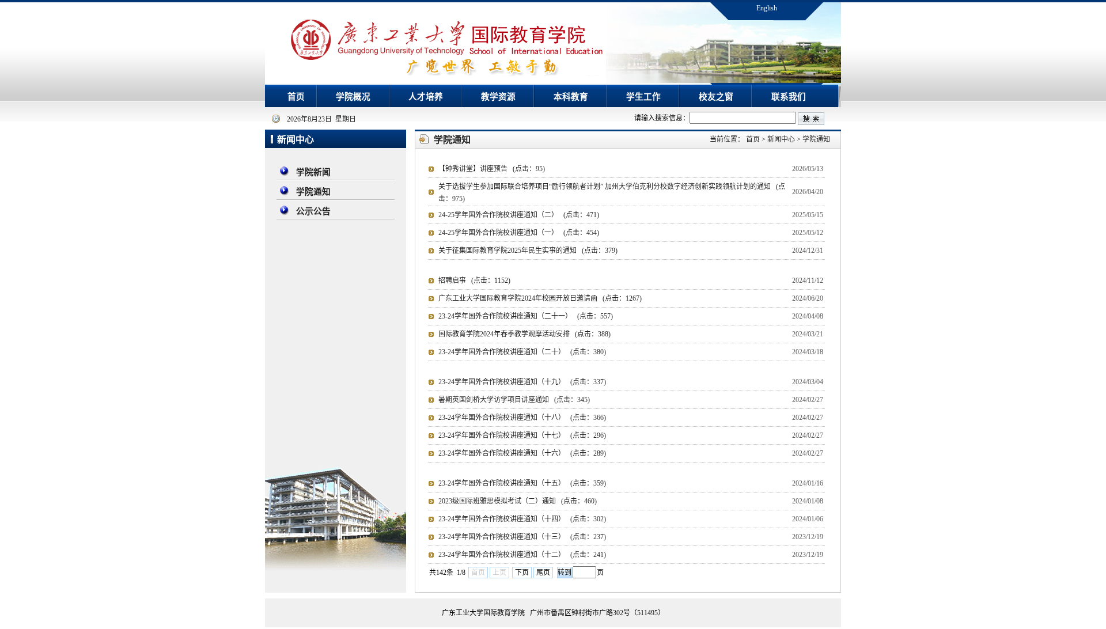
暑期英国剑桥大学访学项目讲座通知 (514, 400)
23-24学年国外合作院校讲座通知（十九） (522, 382)
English (766, 8)
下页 (522, 573)
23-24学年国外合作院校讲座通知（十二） (522, 555)
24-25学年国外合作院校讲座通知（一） (518, 233)
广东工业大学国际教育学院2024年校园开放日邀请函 (540, 298)
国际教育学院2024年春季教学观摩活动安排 (524, 334)
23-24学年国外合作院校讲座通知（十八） (522, 418)
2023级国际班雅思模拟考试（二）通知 (517, 501)
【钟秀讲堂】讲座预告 (491, 169)
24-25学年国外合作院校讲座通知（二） (518, 215)
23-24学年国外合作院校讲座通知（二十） (522, 352)
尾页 (543, 573)
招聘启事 (474, 280)
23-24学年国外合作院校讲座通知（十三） (522, 537)
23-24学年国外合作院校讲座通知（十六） (522, 453)
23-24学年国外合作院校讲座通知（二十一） (525, 316)
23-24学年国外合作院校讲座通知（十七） (522, 435)
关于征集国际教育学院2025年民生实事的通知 (528, 251)
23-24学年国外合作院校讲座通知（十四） (522, 519)
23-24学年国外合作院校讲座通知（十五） (522, 483)
